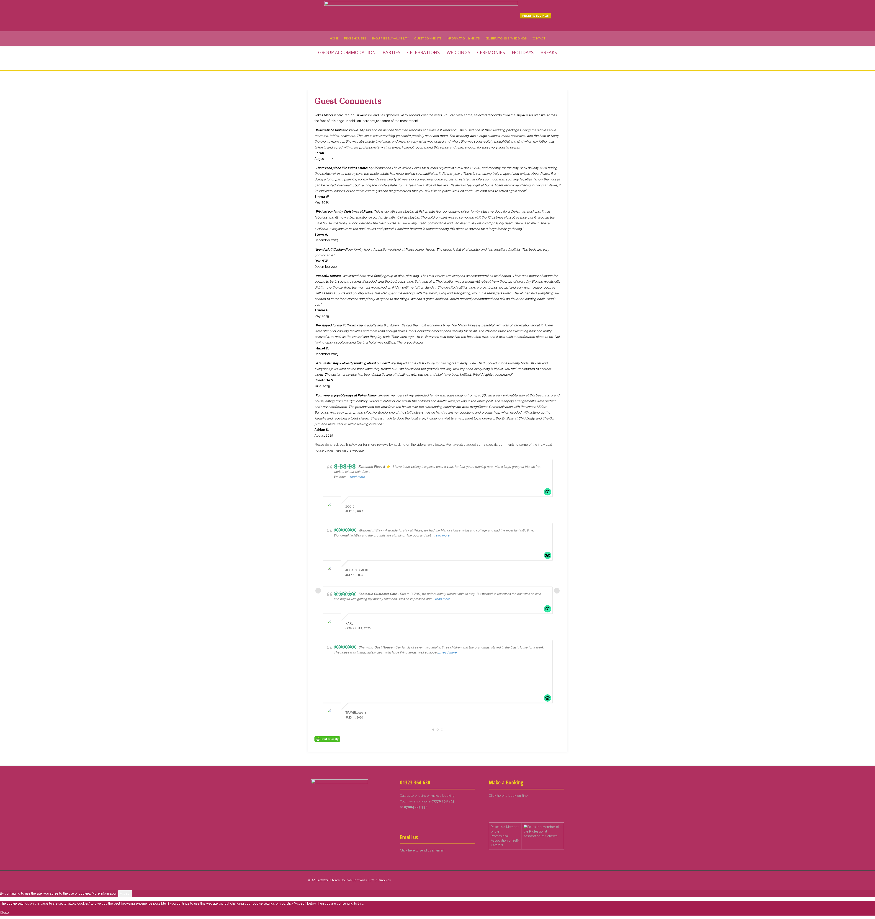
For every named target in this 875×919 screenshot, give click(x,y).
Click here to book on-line (508, 795)
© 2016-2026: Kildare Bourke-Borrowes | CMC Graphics (349, 880)
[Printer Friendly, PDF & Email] (327, 738)
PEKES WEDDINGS (535, 15)
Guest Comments (427, 38)
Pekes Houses (355, 38)
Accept (125, 893)
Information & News (463, 38)
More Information (104, 893)
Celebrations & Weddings (506, 38)
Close (4, 912)
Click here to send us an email (422, 850)
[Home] (421, 15)
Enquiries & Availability (390, 38)
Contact (538, 38)
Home (334, 38)
